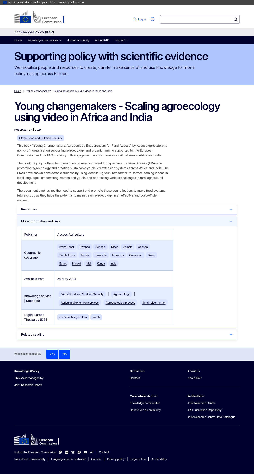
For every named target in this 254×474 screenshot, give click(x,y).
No (64, 354)
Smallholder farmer (154, 302)
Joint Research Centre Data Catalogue (211, 417)
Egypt (63, 263)
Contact (135, 378)
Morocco (118, 255)
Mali (88, 263)
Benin (151, 255)
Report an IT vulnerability (29, 459)
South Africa (67, 255)
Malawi (76, 263)
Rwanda (84, 247)
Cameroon (135, 255)
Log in (142, 19)
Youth (96, 317)
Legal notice (138, 459)
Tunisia (85, 255)
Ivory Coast (66, 247)
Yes (52, 354)
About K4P (102, 40)
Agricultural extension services (80, 302)
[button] (152, 19)
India (113, 263)
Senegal (100, 247)
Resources (29, 209)
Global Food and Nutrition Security (40, 138)
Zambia (127, 247)
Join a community (78, 40)
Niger (114, 247)
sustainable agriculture (73, 317)
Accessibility (159, 459)
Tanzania (101, 255)
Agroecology (121, 294)
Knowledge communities (145, 403)
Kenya (101, 263)
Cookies (96, 459)
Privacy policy (116, 459)
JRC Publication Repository (204, 410)
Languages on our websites (68, 459)
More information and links (40, 221)
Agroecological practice (120, 302)
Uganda (143, 247)
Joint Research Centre (201, 403)
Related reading (32, 334)
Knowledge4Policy (26, 371)
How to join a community (145, 410)
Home (18, 40)
